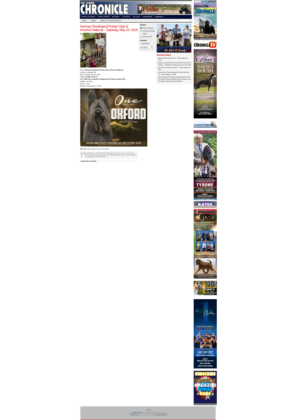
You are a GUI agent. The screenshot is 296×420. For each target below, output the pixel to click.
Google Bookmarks (149, 31)
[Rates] (205, 207)
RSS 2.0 (123, 155)
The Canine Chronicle (161, 414)
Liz (94, 153)
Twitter (145, 34)
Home (84, 20)
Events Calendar (88, 17)
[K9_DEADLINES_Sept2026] (205, 295)
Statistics (126, 17)
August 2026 (145, 43)
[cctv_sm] (205, 47)
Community (159, 17)
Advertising (147, 17)
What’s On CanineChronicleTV (111, 20)
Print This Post (147, 37)
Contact (93, 20)
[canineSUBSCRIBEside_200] (205, 405)
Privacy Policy (134, 414)
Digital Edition (103, 17)
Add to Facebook (148, 28)
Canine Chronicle (137, 412)
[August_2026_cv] (205, 40)
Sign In (149, 409)
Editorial (116, 17)
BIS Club (136, 17)
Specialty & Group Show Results (124, 153)
